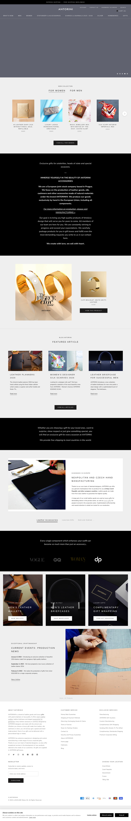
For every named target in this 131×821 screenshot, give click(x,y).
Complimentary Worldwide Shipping (111, 731)
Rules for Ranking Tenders (69, 728)
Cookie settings (92, 815)
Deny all (121, 815)
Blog (62, 748)
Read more (13, 394)
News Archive (15, 679)
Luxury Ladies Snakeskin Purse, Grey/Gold (51, 127)
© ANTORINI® (13, 797)
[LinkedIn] (32, 754)
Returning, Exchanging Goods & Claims (73, 721)
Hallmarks (64, 745)
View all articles (65, 407)
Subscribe (16, 780)
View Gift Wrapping (105, 618)
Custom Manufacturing (107, 721)
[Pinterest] (23, 754)
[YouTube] (27, 754)
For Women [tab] (57, 90)
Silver (100, 15)
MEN (20, 15)
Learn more (32, 817)
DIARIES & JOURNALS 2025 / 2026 (79, 15)
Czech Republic (107, 769)
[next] (124, 113)
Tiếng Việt (105, 780)
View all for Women (65, 143)
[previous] (6, 113)
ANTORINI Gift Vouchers (107, 718)
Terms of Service (66, 725)
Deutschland (106, 773)
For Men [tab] (76, 90)
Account (83, 7)
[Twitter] (13, 754)
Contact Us (94, 7)
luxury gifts (107, 501)
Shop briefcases (61, 618)
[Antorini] (65, 9)
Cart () (122, 11)
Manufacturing (104, 714)
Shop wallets (17, 618)
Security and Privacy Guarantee (71, 735)
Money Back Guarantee (68, 714)
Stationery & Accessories (49, 15)
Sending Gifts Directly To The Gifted (111, 728)
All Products (68, 698)
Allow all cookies (107, 815)
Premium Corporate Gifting (108, 735)
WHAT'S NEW (8, 15)
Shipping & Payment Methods (70, 718)
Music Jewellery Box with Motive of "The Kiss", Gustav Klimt (79, 127)
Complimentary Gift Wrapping (109, 725)
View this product (93, 310)
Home (61, 698)
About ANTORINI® (67, 738)
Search (123, 7)
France (104, 776)
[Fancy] (37, 754)
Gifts (125, 15)
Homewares (113, 15)
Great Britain (106, 766)
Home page (64, 742)
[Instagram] (18, 754)
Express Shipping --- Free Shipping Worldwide (65, 2)
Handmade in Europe (109, 7)
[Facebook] (9, 754)
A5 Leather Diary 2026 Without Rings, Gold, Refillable (23, 127)
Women (29, 15)
